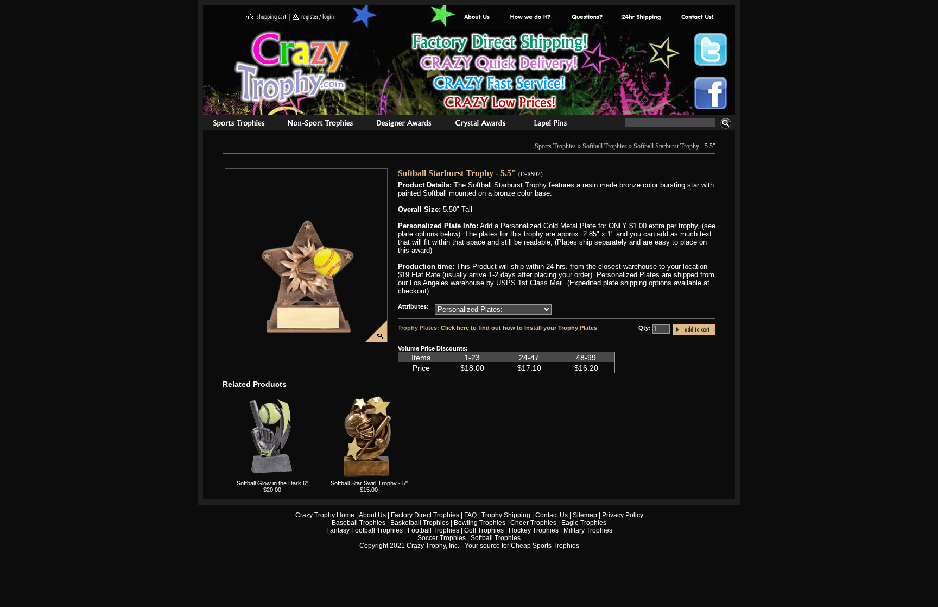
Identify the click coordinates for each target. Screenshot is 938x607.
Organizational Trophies (320, 124)
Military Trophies (587, 530)
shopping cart (266, 17)
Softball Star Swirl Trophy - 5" (369, 483)
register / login (313, 17)
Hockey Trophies (534, 530)
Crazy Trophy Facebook (710, 93)
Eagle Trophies (583, 523)
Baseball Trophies (358, 523)
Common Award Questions (587, 17)
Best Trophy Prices (499, 72)
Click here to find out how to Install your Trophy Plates (519, 327)
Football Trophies (433, 530)
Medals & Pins (553, 124)
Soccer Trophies (441, 538)
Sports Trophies (234, 124)
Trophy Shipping (505, 515)
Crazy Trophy (292, 67)
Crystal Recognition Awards (480, 124)
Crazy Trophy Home (324, 515)
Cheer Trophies (533, 523)
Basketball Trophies (419, 523)
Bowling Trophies (479, 523)
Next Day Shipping (641, 17)
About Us (477, 17)
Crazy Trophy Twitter (710, 49)
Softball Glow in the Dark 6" (272, 483)
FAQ (470, 515)
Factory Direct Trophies (530, 17)
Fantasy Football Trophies (364, 530)
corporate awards (403, 124)
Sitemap (585, 515)
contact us (696, 17)
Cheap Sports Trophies (545, 545)
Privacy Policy (622, 515)
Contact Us (551, 515)
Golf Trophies (484, 530)
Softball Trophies (604, 146)
